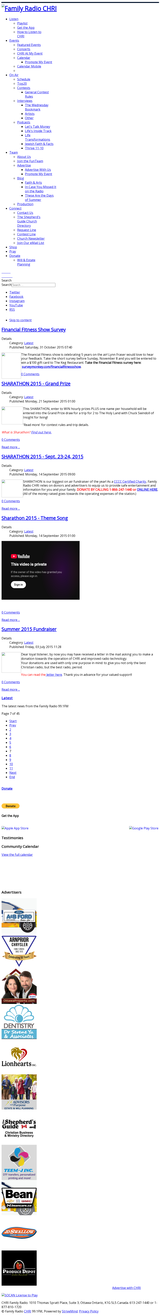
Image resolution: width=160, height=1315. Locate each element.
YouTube (16, 305)
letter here (54, 674)
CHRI (27, 1311)
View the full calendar (17, 854)
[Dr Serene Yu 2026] (19, 1038)
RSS (12, 309)
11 (11, 768)
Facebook (16, 296)
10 (11, 764)
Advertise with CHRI (126, 1288)
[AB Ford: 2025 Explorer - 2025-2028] (19, 932)
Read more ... (11, 447)
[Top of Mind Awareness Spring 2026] (19, 1179)
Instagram (17, 301)
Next (12, 772)
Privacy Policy (89, 1311)
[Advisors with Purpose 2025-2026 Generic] (19, 1108)
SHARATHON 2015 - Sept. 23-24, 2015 (42, 456)
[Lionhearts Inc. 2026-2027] (19, 1073)
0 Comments (30, 374)
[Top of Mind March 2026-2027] (19, 1249)
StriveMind (70, 1311)
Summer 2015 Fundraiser (29, 629)
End (12, 777)
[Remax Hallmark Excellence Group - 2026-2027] (19, 1003)
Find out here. (41, 432)
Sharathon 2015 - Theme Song (35, 518)
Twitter (14, 292)
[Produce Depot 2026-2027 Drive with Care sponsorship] (19, 1284)
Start (13, 721)
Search (7, 285)
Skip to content (20, 320)
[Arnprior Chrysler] (19, 967)
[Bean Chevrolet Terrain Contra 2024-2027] (19, 1214)
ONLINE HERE (147, 489)
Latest (28, 343)
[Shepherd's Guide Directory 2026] (19, 1143)
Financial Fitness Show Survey (34, 329)
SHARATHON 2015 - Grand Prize (36, 383)
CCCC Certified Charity (130, 481)
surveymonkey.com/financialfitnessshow (51, 367)
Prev (12, 725)
